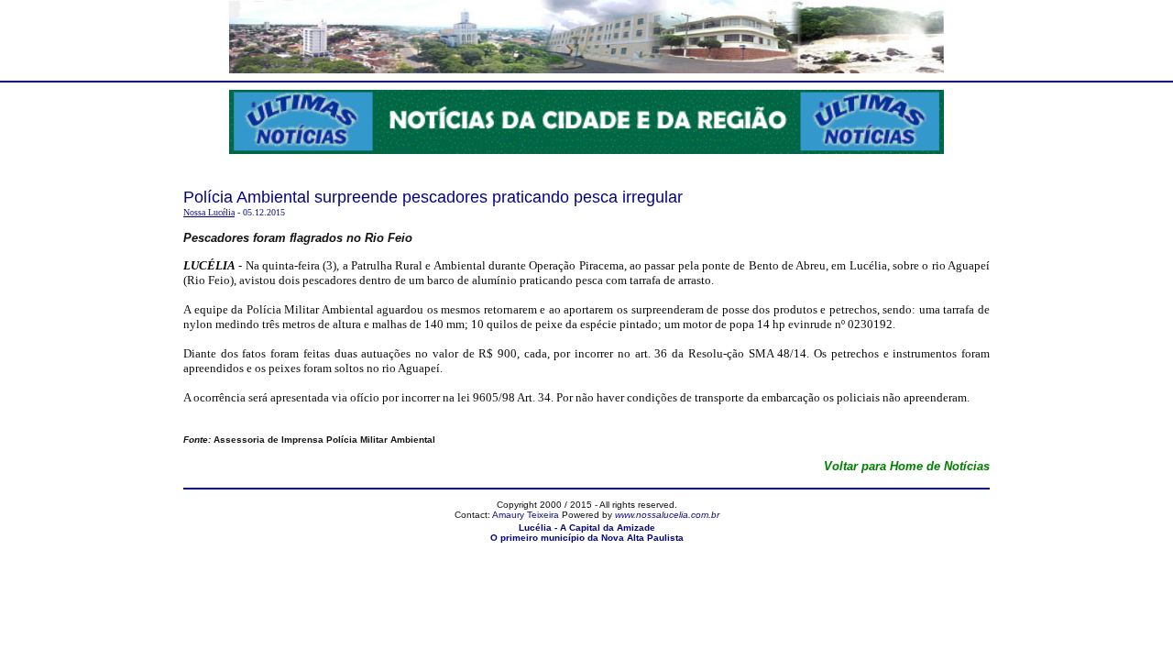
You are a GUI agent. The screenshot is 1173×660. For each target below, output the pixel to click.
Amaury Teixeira (525, 515)
